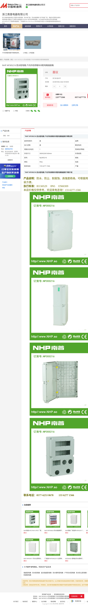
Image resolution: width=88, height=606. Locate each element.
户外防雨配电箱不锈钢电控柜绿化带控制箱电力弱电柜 (17, 53)
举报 (16, 111)
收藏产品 (7, 111)
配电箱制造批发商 (59, 594)
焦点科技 (55, 604)
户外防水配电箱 (69, 573)
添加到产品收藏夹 (7, 185)
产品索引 (4, 182)
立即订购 (75, 105)
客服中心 (34, 601)
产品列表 (6, 60)
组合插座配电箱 (46, 573)
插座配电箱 (27, 573)
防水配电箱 (36, 573)
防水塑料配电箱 (58, 573)
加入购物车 (64, 105)
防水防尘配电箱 (81, 573)
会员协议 (62, 601)
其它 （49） (6, 136)
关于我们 (15, 601)
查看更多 (10, 160)
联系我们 (25, 601)
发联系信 (50, 105)
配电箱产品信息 (46, 594)
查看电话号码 (9, 149)
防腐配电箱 (27, 575)
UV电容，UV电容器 (28, 53)
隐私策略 (53, 601)
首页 (1, 60)
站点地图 (43, 601)
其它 (12, 60)
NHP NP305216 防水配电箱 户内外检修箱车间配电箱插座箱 (56, 596)
